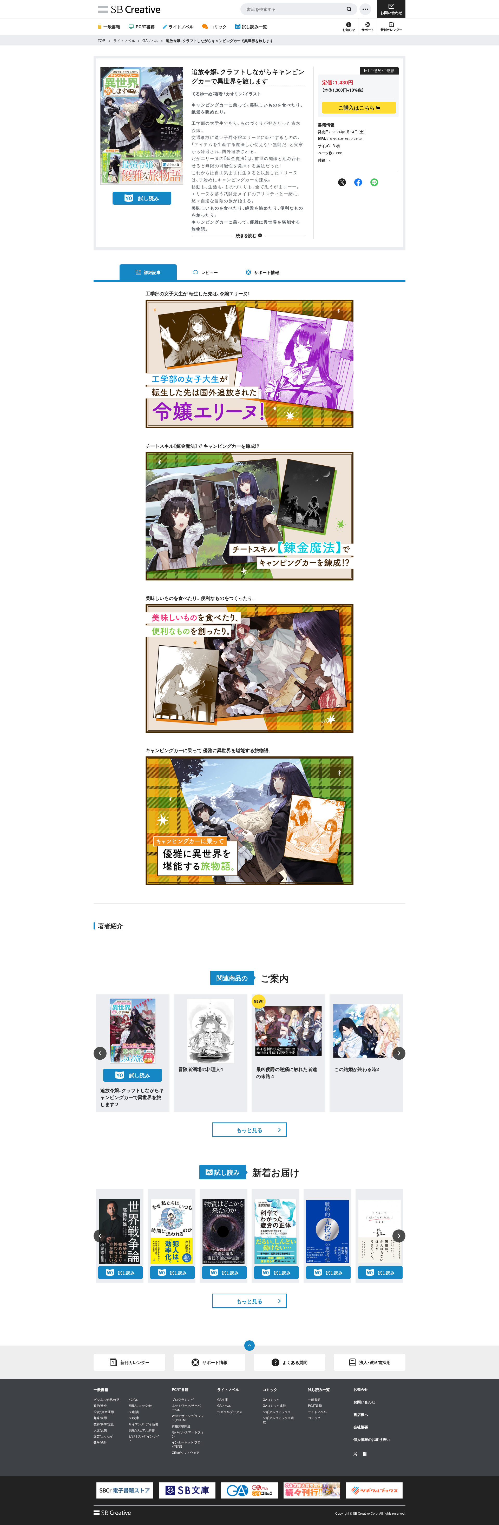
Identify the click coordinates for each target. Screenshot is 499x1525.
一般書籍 (111, 27)
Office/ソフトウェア (185, 1452)
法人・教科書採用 (375, 1362)
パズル (133, 1399)
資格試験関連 (181, 1426)
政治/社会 (100, 1405)
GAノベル (150, 40)
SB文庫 (134, 1418)
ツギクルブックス (229, 1412)
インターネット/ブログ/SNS (186, 1444)
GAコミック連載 (274, 1405)
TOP (101, 40)
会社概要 (360, 1426)
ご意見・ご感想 (382, 70)
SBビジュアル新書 (142, 1430)
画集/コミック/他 (140, 1405)
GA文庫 (222, 1399)
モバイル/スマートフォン (188, 1434)
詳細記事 (152, 272)
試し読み (148, 198)
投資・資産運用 (104, 1412)
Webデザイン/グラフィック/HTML (188, 1418)
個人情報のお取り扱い (371, 1439)
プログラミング (183, 1399)
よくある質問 (295, 1362)
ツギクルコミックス (277, 1412)
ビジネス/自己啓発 (106, 1399)
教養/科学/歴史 (104, 1424)
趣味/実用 (100, 1418)
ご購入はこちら (356, 107)
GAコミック (271, 1399)
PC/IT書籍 (145, 27)
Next (398, 1053)
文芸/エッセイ (103, 1436)
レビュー (209, 272)
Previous (100, 1053)
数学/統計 (100, 1442)
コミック (218, 27)
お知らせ (349, 29)
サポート (368, 29)
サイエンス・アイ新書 (143, 1424)
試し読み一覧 (254, 27)
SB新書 (134, 1412)
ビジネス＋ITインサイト (144, 1438)
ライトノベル (181, 27)
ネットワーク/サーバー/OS (186, 1407)
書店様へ (360, 1414)
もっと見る (249, 1130)
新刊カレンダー (391, 29)
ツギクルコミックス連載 (278, 1420)
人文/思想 (100, 1430)
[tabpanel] (124, 1490)
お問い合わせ (364, 1402)
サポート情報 (266, 272)
